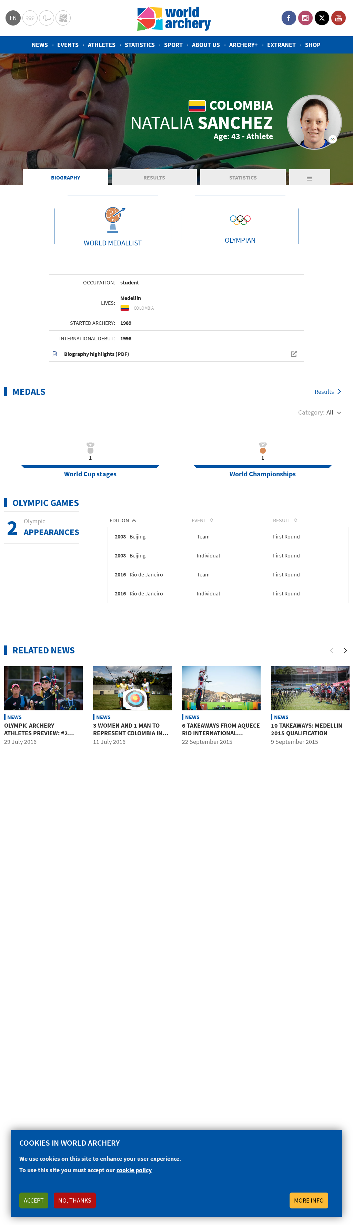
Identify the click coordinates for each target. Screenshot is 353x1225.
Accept (34, 1200)
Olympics (30, 18)
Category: (311, 412)
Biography (65, 177)
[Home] (174, 18)
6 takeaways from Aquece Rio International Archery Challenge (221, 732)
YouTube (338, 18)
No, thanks (74, 1200)
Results (154, 177)
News (40, 45)
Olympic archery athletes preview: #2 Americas (36, 732)
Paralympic (46, 18)
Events (68, 45)
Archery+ (243, 45)
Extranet (281, 45)
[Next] (345, 650)
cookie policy (134, 1170)
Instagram (305, 18)
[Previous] (331, 650)
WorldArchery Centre (63, 18)
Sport (173, 45)
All (329, 412)
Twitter (322, 18)
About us (206, 45)
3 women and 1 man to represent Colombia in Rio (127, 732)
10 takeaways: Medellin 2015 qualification (306, 729)
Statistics (140, 45)
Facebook (288, 18)
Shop (313, 45)
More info (309, 1200)
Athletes (101, 45)
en (13, 18)
